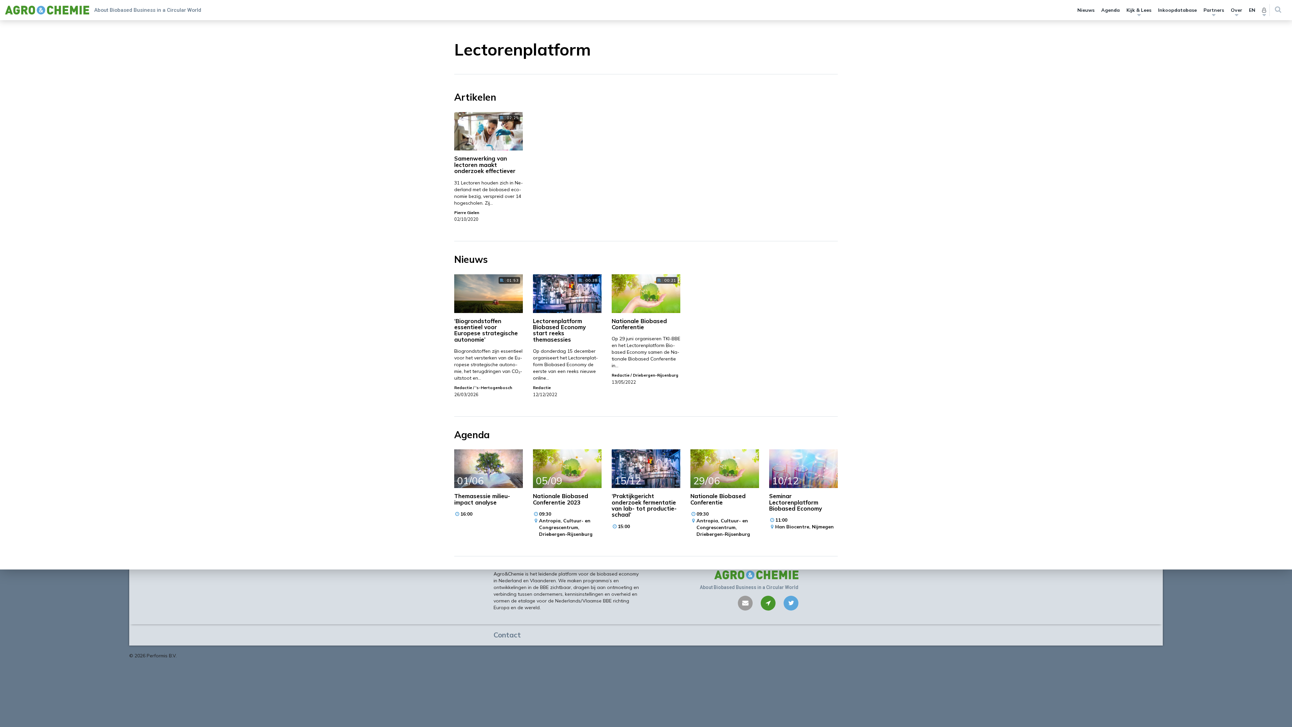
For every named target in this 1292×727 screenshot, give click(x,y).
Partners (1214, 10)
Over (1236, 10)
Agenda (1110, 10)
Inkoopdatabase (1177, 10)
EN (1252, 10)
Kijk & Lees (1138, 10)
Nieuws (1085, 10)
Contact (507, 634)
